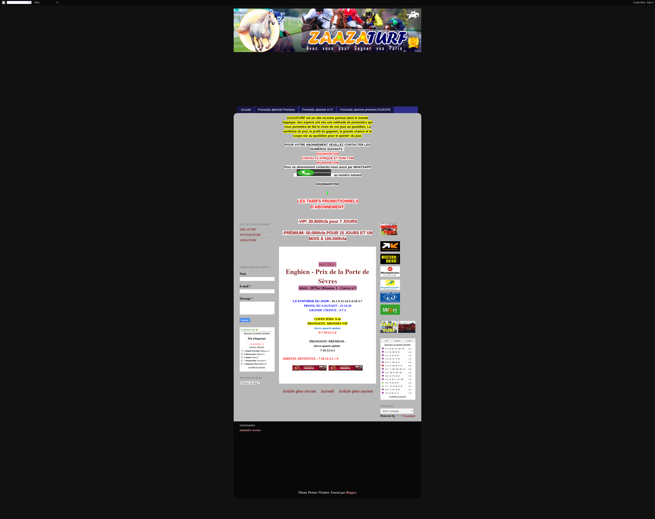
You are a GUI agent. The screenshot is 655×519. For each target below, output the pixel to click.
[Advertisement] (327, 77)
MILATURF (248, 229)
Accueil (246, 109)
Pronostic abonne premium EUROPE (365, 109)
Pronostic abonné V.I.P (317, 109)
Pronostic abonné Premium (276, 109)
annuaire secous (250, 430)
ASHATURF (248, 240)
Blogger (351, 492)
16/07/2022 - (327, 274)
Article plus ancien (356, 391)
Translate (409, 416)
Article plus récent (299, 391)
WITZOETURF (250, 235)
